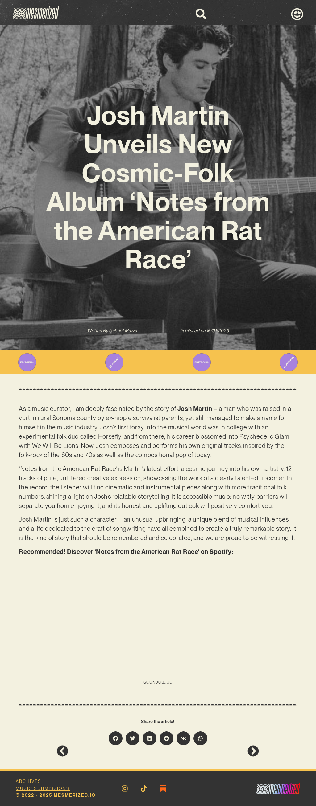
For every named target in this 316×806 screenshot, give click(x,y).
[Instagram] (124, 788)
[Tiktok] (143, 788)
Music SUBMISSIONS (43, 788)
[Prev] (107, 751)
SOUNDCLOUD (158, 682)
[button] (116, 738)
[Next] (208, 751)
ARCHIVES (28, 781)
